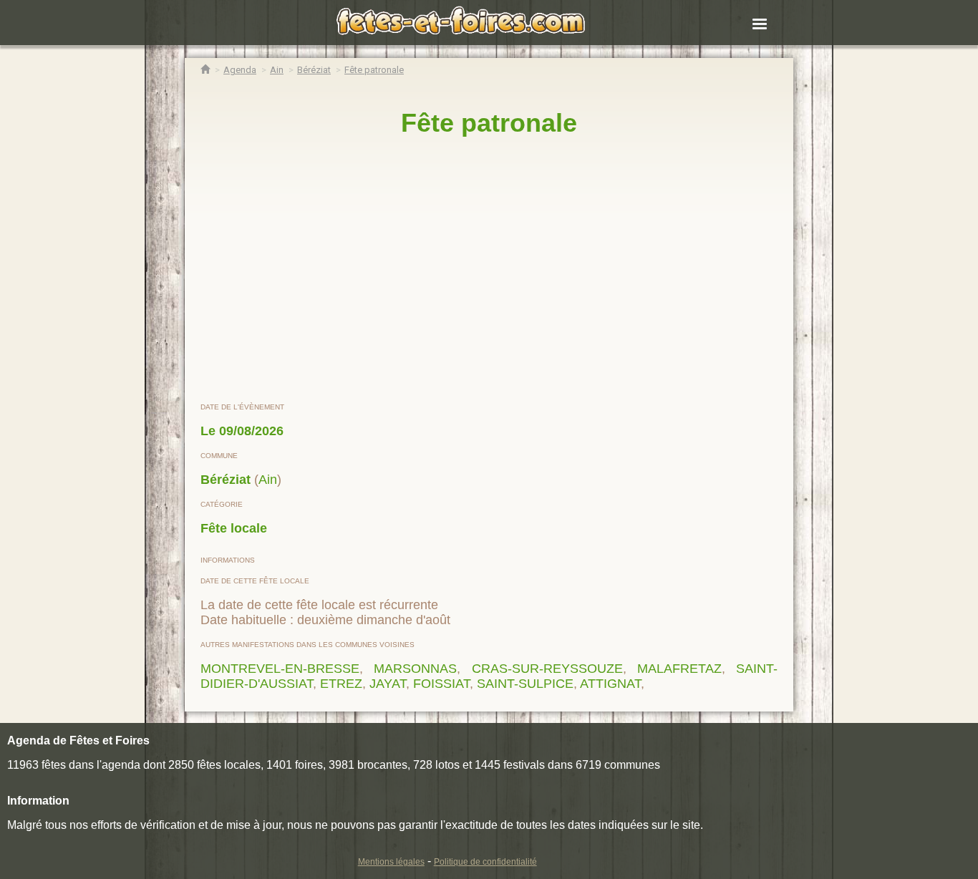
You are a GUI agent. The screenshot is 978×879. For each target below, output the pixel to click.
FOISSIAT (441, 683)
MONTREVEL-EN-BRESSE (279, 668)
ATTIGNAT (610, 683)
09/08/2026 (251, 431)
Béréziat (225, 479)
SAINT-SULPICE (525, 683)
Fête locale (233, 528)
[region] (489, 269)
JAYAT (387, 683)
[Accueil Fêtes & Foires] (205, 69)
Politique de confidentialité (485, 862)
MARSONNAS (415, 668)
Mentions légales (391, 862)
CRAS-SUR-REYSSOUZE (547, 668)
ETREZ (341, 683)
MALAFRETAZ (679, 668)
